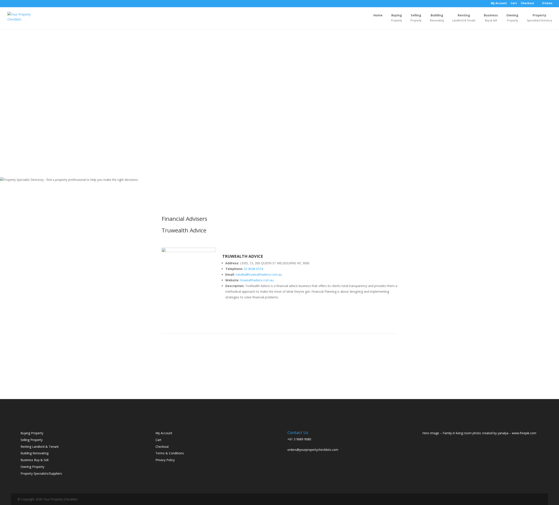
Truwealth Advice (184, 230)
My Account (499, 3)
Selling (416, 18)
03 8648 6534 (253, 269)
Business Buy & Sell (34, 460)
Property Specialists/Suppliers (41, 473)
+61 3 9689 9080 (299, 439)
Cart (514, 3)
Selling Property (32, 440)
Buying (396, 18)
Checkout (527, 3)
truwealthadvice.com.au (257, 280)
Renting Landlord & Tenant (40, 446)
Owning (512, 18)
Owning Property (32, 467)
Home (378, 15)
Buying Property (32, 433)
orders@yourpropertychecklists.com (312, 450)
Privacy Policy (165, 460)
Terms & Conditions (169, 453)
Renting (463, 18)
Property (539, 18)
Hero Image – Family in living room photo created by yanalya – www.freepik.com (479, 433)
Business (491, 18)
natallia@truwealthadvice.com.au (259, 274)
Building (437, 18)
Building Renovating (34, 453)
